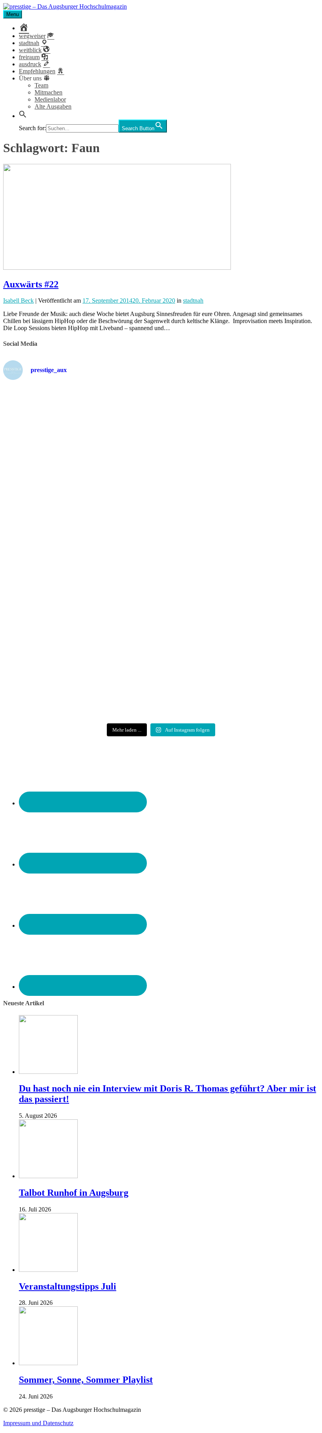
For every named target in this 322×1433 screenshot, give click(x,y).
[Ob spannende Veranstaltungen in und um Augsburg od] (54, 657)
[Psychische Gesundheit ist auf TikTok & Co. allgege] (161, 667)
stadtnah (193, 300)
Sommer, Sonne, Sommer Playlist (86, 1380)
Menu (12, 14)
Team (41, 85)
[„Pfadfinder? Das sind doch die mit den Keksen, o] (267, 561)
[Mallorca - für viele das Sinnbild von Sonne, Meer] (267, 657)
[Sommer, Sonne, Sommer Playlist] (48, 1363)
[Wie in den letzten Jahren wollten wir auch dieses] (161, 561)
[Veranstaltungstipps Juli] (48, 1269)
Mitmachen (48, 92)
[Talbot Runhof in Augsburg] (48, 1176)
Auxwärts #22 (31, 284)
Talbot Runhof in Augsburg (73, 1193)
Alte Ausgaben (53, 106)
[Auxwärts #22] (117, 267)
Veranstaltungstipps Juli (67, 1286)
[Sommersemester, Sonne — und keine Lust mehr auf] (54, 554)
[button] (23, 116)
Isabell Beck (18, 300)
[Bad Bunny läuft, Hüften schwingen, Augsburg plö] (161, 432)
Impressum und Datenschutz (38, 1423)
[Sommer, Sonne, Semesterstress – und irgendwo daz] (267, 436)
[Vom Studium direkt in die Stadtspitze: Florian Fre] (54, 446)
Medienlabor (50, 99)
